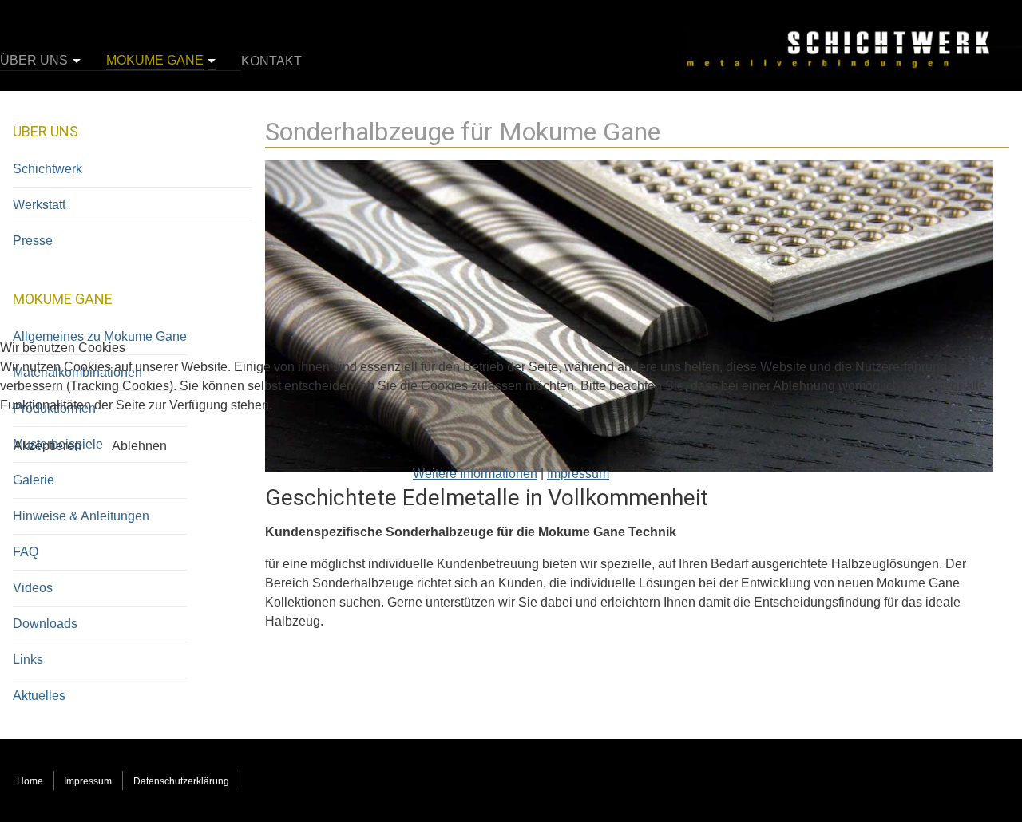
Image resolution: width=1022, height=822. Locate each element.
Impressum (578, 473)
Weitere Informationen (475, 473)
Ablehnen (139, 445)
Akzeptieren (47, 445)
